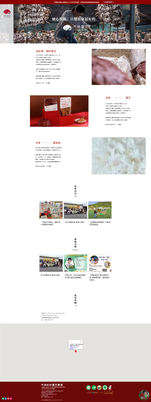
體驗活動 (7, 389)
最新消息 (7, 386)
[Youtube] (8, 399)
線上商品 (7, 391)
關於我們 (7, 384)
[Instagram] (11, 399)
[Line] (3, 399)
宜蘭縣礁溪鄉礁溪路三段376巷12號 (50, 317)
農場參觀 (7, 394)
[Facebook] (6, 399)
